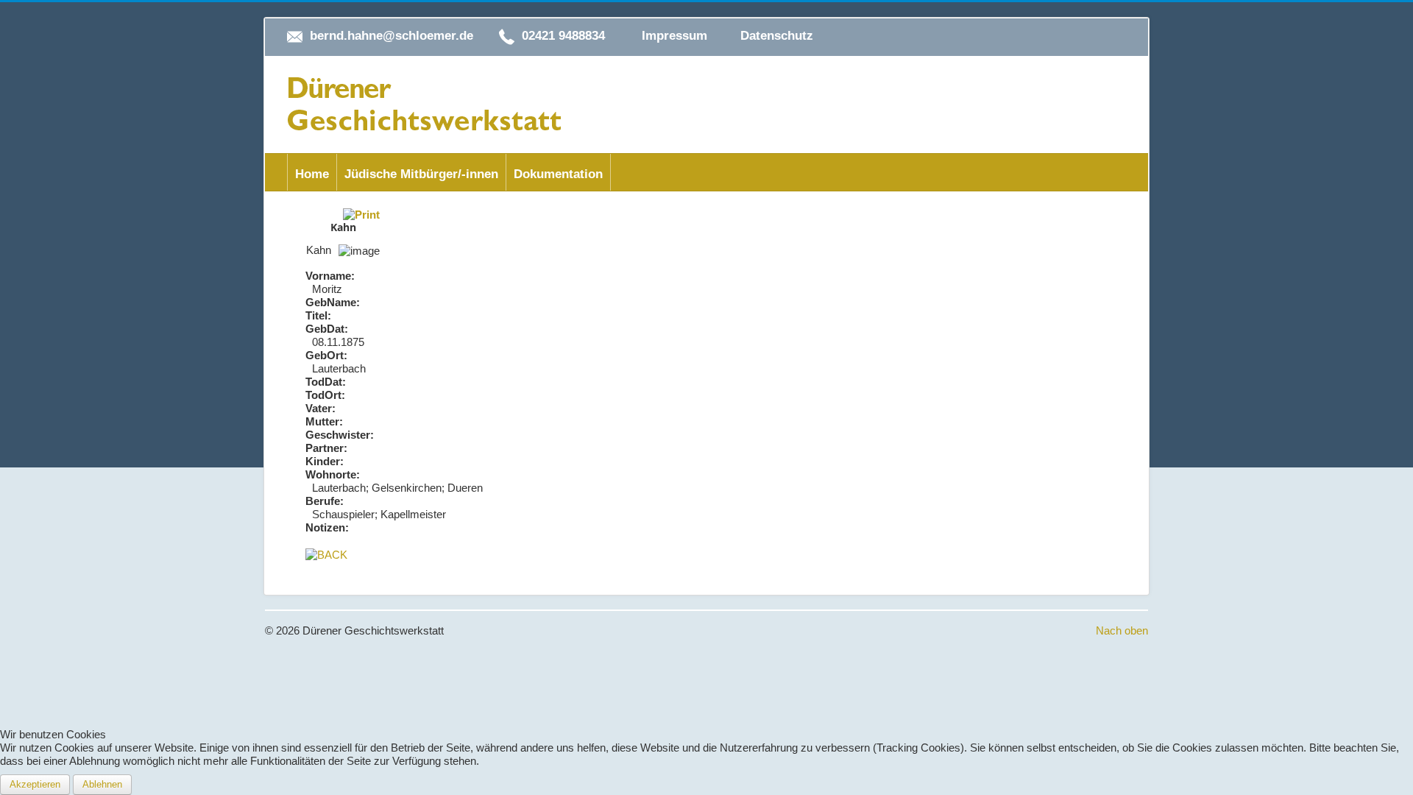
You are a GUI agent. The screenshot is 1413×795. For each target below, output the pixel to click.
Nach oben (1122, 630)
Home (312, 174)
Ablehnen (102, 784)
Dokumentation (558, 174)
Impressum (674, 36)
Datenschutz (776, 36)
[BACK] (326, 554)
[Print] (361, 214)
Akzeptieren (35, 784)
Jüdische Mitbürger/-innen (421, 174)
